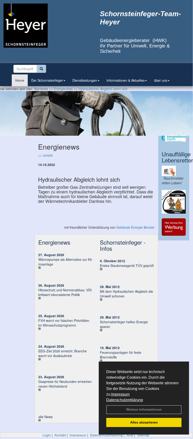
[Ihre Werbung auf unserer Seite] (174, 227)
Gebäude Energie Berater (135, 227)
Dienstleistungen (84, 80)
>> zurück (45, 155)
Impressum (120, 394)
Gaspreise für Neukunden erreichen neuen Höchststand (65, 384)
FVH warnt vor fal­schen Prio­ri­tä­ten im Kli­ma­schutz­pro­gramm (63, 322)
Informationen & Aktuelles (125, 80)
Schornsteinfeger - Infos (123, 245)
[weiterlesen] (65, 267)
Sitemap (143, 435)
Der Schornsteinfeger (47, 80)
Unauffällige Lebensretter (177, 157)
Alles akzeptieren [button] (144, 422)
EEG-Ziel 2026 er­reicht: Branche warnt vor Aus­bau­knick (62, 353)
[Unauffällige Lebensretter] (174, 171)
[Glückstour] (174, 202)
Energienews (54, 242)
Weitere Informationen (144, 409)
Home (19, 80)
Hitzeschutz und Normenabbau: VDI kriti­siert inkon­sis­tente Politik (65, 292)
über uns (160, 80)
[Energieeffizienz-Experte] (174, 139)
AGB (129, 435)
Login (47, 435)
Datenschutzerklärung (124, 400)
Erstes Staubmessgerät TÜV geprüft (127, 265)
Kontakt (60, 435)
